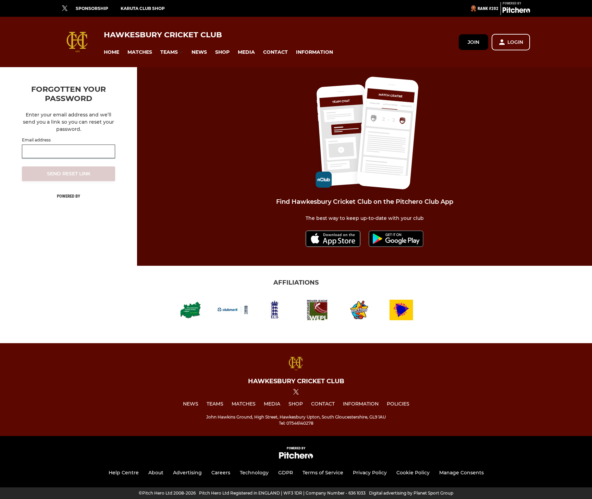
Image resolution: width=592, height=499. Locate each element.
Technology (254, 473)
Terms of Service (323, 473)
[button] (111, 52)
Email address (36, 140)
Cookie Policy (413, 473)
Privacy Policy (370, 473)
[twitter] (64, 8)
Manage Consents (461, 473)
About (155, 473)
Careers (220, 473)
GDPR (285, 473)
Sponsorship (92, 8)
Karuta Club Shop (143, 8)
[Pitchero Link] (516, 11)
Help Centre (124, 473)
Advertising (187, 473)
